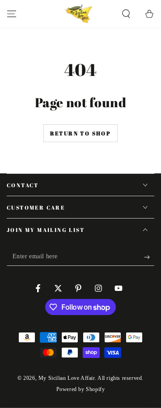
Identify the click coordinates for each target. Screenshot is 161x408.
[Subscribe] (149, 257)
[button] (126, 13)
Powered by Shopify (80, 389)
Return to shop (80, 133)
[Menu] (11, 13)
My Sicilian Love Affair (66, 378)
